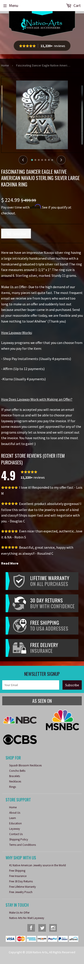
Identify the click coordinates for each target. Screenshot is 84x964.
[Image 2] (35, 160)
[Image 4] (42, 160)
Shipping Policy (18, 839)
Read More (9, 563)
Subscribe (72, 685)
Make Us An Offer (19, 912)
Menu (13, 5)
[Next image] (61, 159)
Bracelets (14, 776)
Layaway (14, 829)
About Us (14, 813)
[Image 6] (49, 160)
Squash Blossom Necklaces (25, 765)
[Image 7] (52, 160)
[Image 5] (45, 160)
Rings (12, 787)
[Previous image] (23, 159)
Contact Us (16, 834)
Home (5, 65)
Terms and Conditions (22, 845)
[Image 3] (39, 160)
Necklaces (15, 781)
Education (15, 823)
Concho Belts (17, 771)
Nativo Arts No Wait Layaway (26, 918)
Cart (77, 5)
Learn (12, 818)
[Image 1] (32, 160)
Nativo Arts (40, 952)
